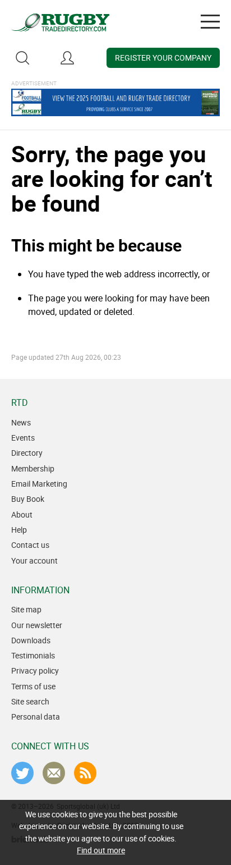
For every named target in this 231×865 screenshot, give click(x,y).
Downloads (30, 640)
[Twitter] (22, 773)
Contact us (30, 544)
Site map (26, 609)
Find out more (101, 850)
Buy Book (27, 498)
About (22, 514)
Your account (34, 560)
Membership (32, 468)
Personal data (35, 716)
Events (23, 437)
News (21, 422)
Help (19, 529)
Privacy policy (35, 670)
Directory (27, 452)
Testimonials (33, 655)
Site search (30, 701)
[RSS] (85, 773)
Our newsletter (36, 625)
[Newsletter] (54, 773)
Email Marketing (39, 483)
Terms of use (33, 686)
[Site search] (22, 58)
